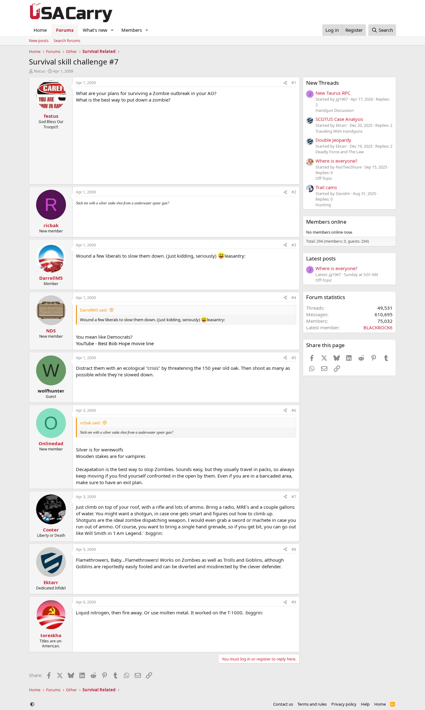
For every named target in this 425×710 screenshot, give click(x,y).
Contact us (283, 704)
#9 (294, 602)
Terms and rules (312, 704)
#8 (294, 549)
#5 (294, 357)
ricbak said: (90, 423)
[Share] (285, 83)
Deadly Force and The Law (339, 152)
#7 (294, 496)
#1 (294, 82)
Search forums (67, 40)
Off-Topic (323, 178)
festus (39, 71)
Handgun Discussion (334, 110)
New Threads (322, 82)
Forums (64, 30)
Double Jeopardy (333, 140)
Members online (326, 221)
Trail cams (326, 187)
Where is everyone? (336, 161)
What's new (95, 30)
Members (131, 30)
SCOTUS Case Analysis (339, 119)
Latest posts (321, 258)
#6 (294, 410)
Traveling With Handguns (338, 131)
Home (40, 30)
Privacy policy (344, 704)
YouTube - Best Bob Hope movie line (115, 343)
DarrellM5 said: (93, 310)
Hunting (323, 204)
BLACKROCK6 (378, 327)
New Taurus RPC (332, 93)
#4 (294, 297)
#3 (294, 245)
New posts (39, 40)
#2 (294, 192)
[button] (112, 30)
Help (365, 704)
